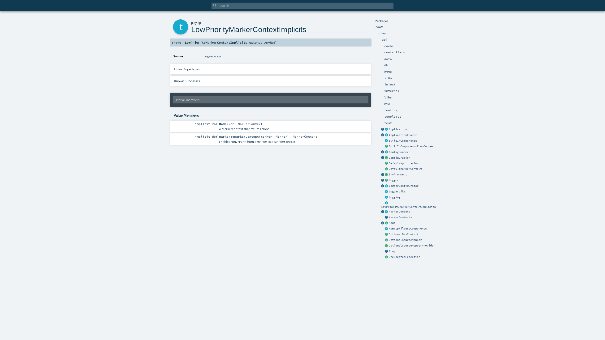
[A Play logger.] (387, 180)
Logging (394, 197)
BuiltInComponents (403, 140)
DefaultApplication (404, 163)
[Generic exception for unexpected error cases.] (387, 257)
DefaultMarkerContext (405, 168)
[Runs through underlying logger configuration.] (387, 186)
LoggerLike (397, 191)
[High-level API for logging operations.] (383, 180)
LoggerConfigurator (404, 185)
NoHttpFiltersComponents (408, 228)
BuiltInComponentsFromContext (412, 146)
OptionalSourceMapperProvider (412, 245)
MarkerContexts (400, 217)
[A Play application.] (387, 130)
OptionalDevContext (404, 234)
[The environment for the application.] (387, 175)
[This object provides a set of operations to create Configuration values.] (383, 158)
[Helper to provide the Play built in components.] (387, 141)
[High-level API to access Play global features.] (387, 251)
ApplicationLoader (403, 135)
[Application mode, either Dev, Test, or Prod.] (387, 223)
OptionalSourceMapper (405, 240)
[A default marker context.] (387, 169)
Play (392, 251)
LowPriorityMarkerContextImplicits (408, 206)
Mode (392, 223)
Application (398, 129)
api (200, 23)
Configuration (399, 157)
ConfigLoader (399, 152)
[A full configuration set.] (387, 158)
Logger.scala (212, 56)
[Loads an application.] (387, 135)
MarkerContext (399, 211)
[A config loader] (387, 152)
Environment (398, 174)
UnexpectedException (404, 257)
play (194, 23)
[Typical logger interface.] (387, 192)
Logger (394, 180)
